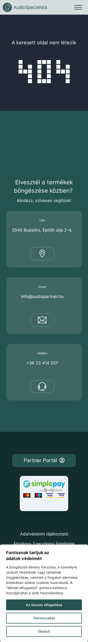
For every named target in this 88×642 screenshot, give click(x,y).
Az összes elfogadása (44, 605)
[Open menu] (78, 7)
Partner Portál (40, 460)
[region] (44, 593)
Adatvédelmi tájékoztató (44, 534)
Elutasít (44, 631)
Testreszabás (44, 618)
